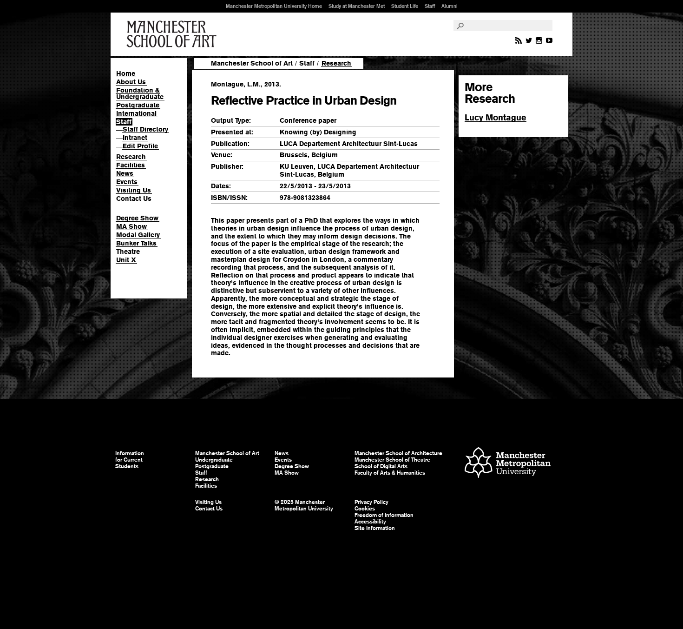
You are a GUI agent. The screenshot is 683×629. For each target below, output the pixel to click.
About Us (131, 82)
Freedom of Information (384, 515)
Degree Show (137, 218)
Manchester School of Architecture (398, 453)
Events (127, 181)
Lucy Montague (495, 117)
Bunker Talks (136, 243)
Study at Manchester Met (356, 6)
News (124, 173)
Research (131, 156)
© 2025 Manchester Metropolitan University (304, 505)
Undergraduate (214, 460)
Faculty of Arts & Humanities (390, 473)
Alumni (449, 6)
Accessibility (370, 521)
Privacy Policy (371, 502)
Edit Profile (140, 146)
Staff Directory (145, 129)
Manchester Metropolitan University (508, 463)
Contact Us (133, 198)
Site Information (375, 528)
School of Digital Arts (381, 466)
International (136, 113)
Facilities (130, 165)
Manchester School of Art (173, 34)
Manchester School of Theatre (392, 460)
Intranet (135, 137)
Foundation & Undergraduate (140, 93)
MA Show (131, 226)
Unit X (126, 260)
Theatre (128, 251)
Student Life (404, 6)
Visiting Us (133, 190)
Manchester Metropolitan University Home (274, 6)
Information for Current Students (129, 460)
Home (125, 73)
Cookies (365, 508)
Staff (430, 6)
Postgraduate (137, 105)
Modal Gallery (138, 234)
